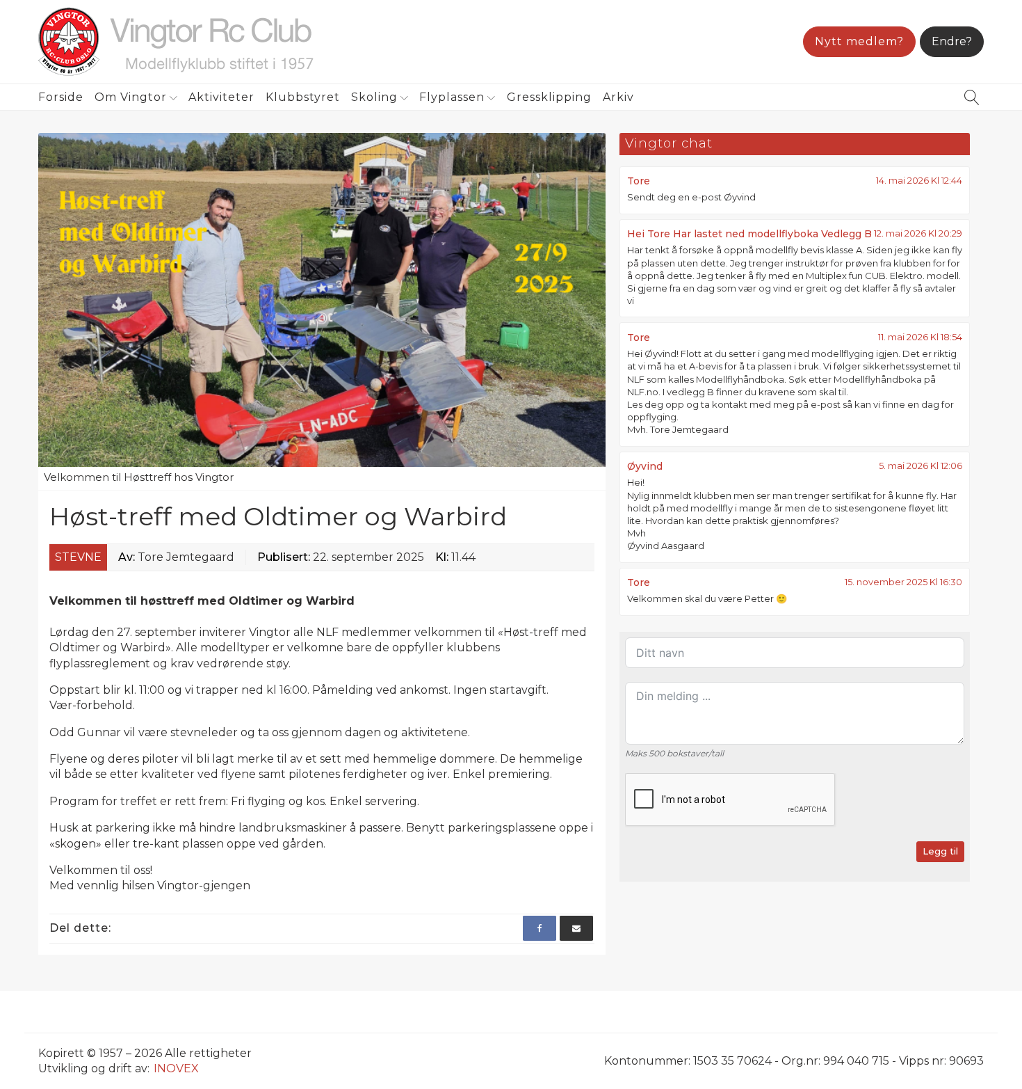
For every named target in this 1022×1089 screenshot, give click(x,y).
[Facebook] (539, 928)
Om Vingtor (131, 97)
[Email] (576, 928)
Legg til (940, 851)
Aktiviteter (221, 97)
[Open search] (972, 97)
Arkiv (618, 97)
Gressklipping (549, 97)
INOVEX (176, 1068)
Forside (60, 97)
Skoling (374, 97)
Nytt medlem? (859, 41)
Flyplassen (452, 97)
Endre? (952, 41)
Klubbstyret (303, 97)
